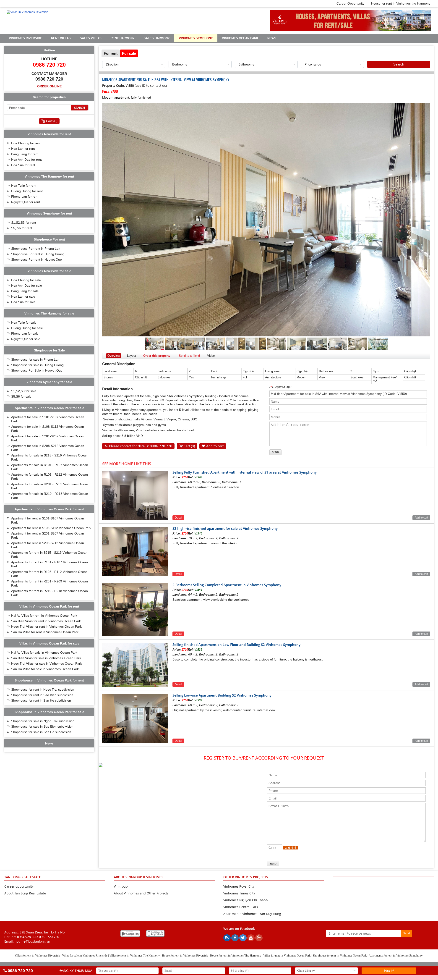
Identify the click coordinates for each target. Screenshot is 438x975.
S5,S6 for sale (21, 396)
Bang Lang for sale (25, 291)
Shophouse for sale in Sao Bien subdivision (42, 726)
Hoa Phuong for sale (26, 280)
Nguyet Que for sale (25, 339)
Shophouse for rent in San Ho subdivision (41, 700)
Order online (49, 86)
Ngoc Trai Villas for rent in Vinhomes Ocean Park (46, 626)
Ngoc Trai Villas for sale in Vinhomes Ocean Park (46, 663)
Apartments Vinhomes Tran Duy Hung (252, 914)
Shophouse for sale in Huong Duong (37, 365)
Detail (178, 517)
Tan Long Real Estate (22, 877)
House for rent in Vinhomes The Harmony (235, 955)
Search (398, 64)
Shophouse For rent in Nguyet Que (36, 259)
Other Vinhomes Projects (245, 877)
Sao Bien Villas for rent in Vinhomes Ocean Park (46, 621)
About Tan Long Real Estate (25, 893)
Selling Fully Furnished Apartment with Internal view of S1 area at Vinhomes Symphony (244, 472)
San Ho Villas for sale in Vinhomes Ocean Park (45, 669)
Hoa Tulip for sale (23, 322)
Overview (113, 355)
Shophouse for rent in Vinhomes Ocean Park (340, 955)
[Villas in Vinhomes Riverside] (27, 12)
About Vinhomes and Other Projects (141, 893)
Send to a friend (189, 355)
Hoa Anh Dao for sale (26, 285)
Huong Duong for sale (27, 328)
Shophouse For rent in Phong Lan (35, 248)
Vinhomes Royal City (238, 886)
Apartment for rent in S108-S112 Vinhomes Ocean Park (51, 528)
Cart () (189, 446)
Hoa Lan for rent (23, 148)
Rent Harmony (123, 38)
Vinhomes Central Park (240, 907)
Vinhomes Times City (239, 893)
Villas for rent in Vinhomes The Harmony (135, 955)
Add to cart (215, 446)
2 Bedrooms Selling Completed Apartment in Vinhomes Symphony (226, 584)
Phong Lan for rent (24, 196)
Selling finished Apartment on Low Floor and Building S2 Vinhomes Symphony (236, 644)
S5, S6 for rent (21, 228)
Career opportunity (19, 886)
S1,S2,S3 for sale (23, 391)
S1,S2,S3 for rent (23, 222)
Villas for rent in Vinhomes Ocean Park (287, 955)
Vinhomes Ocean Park (240, 38)
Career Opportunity (350, 3)
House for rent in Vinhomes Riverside (185, 955)
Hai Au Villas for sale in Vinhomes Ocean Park (44, 652)
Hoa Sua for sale (23, 302)
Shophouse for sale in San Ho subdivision (41, 732)
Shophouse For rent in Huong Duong (38, 254)
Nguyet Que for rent (25, 202)
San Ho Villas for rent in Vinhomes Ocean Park (44, 632)
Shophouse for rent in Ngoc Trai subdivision (42, 689)
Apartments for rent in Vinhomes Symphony (396, 955)
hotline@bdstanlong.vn (32, 941)
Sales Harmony (157, 38)
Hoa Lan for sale (23, 296)
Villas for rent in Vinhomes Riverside (37, 955)
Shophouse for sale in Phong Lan (35, 359)
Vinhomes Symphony (196, 38)
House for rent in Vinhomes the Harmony (400, 3)
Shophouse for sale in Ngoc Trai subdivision (42, 721)
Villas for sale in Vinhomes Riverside (84, 955)
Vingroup (121, 886)
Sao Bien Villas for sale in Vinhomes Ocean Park (46, 658)
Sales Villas (91, 38)
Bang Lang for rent (24, 154)
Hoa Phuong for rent (26, 143)
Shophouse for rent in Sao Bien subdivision (42, 695)
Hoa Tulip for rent (23, 185)
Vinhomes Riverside (25, 38)
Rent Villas (61, 38)
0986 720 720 (49, 937)
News (271, 38)
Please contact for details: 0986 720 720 (140, 446)
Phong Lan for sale (25, 333)
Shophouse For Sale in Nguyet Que (37, 370)
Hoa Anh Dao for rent (26, 159)
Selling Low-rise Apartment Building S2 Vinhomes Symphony (221, 695)
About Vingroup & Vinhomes (138, 877)
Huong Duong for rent (27, 191)
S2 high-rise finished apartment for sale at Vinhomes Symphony (225, 528)
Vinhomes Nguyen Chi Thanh (245, 900)
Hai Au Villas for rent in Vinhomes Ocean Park (44, 615)
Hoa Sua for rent (23, 165)
